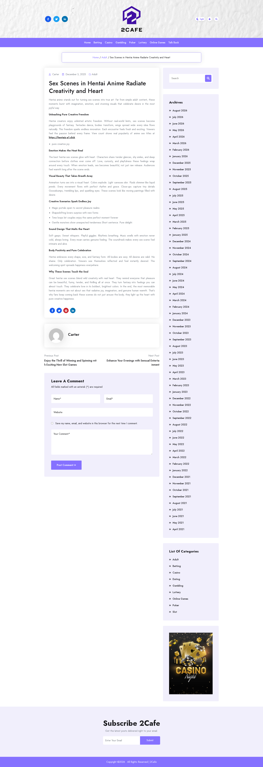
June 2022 (178, 437)
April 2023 (178, 372)
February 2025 (181, 228)
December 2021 (181, 477)
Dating (176, 579)
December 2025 (181, 163)
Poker (132, 42)
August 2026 (180, 110)
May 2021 (178, 522)
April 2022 (179, 451)
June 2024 (178, 280)
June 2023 (178, 359)
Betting (98, 42)
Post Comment (65, 465)
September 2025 (182, 182)
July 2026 (178, 117)
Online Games (157, 42)
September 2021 (182, 496)
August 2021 (180, 503)
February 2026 (181, 150)
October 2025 (181, 176)
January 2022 (180, 470)
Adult (104, 57)
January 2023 (180, 392)
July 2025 (178, 195)
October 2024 (181, 254)
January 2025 (180, 235)
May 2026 (178, 130)
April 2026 (179, 136)
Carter (73, 334)
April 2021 (178, 529)
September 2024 (182, 261)
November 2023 (182, 326)
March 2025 (179, 222)
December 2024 (182, 241)
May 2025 (178, 208)
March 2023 (179, 379)
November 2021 (182, 483)
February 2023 (181, 385)
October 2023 (181, 333)
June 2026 (178, 123)
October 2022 (181, 411)
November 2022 (182, 405)
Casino (108, 42)
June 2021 (178, 516)
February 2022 (181, 464)
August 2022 (180, 424)
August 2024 (180, 267)
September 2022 (182, 418)
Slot (175, 612)
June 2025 (178, 202)
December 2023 (181, 320)
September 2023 (182, 339)
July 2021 (178, 509)
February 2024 (181, 307)
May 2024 (178, 287)
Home (87, 42)
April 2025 (178, 215)
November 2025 (182, 169)
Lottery (143, 42)
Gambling (121, 42)
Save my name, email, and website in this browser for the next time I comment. (96, 423)
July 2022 (178, 431)
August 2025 (180, 189)
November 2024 (182, 248)
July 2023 (178, 352)
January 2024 (180, 313)
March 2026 (179, 143)
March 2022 (179, 457)
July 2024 (178, 274)
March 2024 (179, 300)
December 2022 (182, 398)
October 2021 (180, 490)
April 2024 (179, 293)
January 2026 (180, 156)
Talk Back (173, 42)
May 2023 (178, 365)
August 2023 (180, 346)
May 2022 (178, 444)
